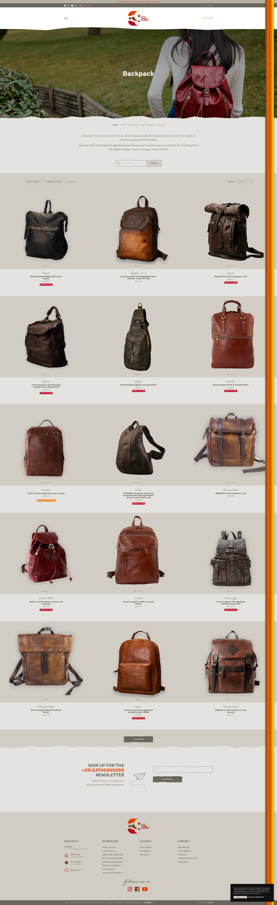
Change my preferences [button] (256, 897)
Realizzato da (206, 902)
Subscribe (168, 779)
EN (206, 5)
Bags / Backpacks (148, 125)
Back (115, 125)
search (154, 163)
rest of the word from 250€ (138, 1)
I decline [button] (243, 897)
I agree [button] (236, 897)
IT (203, 5)
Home (122, 125)
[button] (43, 265)
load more (138, 739)
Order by (231, 181)
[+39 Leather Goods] (138, 18)
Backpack (161, 125)
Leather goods (132, 125)
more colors (46, 284)
